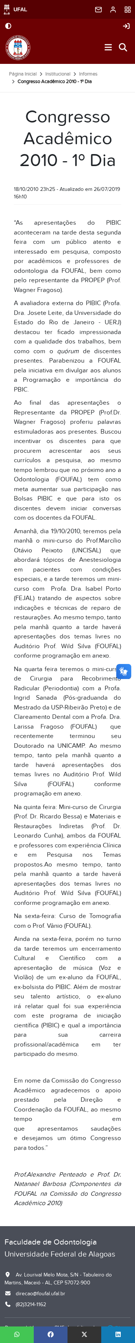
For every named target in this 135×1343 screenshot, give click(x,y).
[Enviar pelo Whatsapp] (17, 1334)
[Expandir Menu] (108, 47)
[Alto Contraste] (8, 27)
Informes (88, 74)
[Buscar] (123, 47)
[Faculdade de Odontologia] (17, 48)
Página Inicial (23, 74)
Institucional (57, 74)
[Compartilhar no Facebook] (51, 1334)
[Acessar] (126, 26)
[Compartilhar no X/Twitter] (84, 1334)
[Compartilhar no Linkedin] (118, 1334)
